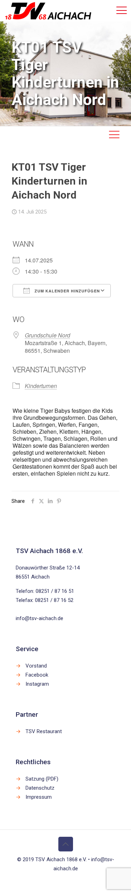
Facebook (37, 675)
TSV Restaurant (44, 731)
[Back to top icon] (65, 844)
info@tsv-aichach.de (39, 618)
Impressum (39, 797)
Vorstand (36, 666)
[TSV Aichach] (48, 10)
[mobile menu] (122, 10)
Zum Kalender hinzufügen (66, 290)
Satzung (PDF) (42, 779)
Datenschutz (40, 788)
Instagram (37, 684)
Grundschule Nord (47, 335)
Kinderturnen (41, 386)
